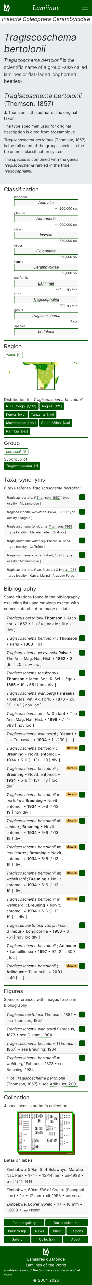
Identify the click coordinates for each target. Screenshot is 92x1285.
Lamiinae (46, 283)
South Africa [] (55, 423)
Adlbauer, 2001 (64, 1083)
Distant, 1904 (39, 1034)
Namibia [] (17, 431)
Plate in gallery (24, 1223)
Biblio (57, 1231)
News (39, 1231)
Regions (76, 1231)
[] (22, 466)
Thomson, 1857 (48, 497)
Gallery (17, 1239)
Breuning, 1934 (42, 1049)
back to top (17, 1231)
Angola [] (52, 406)
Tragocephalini (46, 299)
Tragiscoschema (46, 315)
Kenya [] (16, 414)
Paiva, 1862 (56, 512)
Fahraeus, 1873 (58, 541)
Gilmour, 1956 (66, 570)
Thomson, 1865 (60, 526)
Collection (47, 1239)
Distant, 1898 (52, 555)
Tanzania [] (42, 414)
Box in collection (66, 1223)
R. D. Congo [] (21, 406)
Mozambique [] (21, 423)
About (75, 1239)
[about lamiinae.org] (10, 7)
